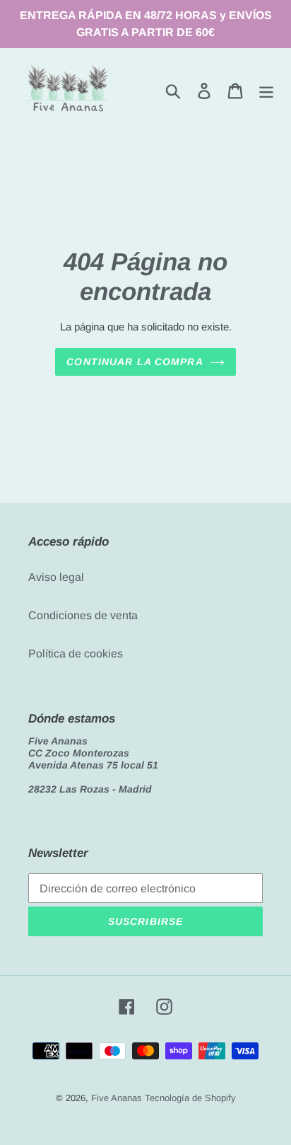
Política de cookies (75, 654)
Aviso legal (56, 577)
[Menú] (266, 90)
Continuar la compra (134, 361)
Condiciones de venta (83, 615)
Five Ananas (116, 1098)
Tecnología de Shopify (190, 1098)
